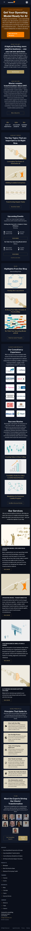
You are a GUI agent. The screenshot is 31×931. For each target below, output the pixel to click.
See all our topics (15, 206)
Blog (4, 887)
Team (4, 905)
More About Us (15, 113)
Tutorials (5, 890)
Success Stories (7, 896)
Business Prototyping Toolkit (10, 871)
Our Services (15, 71)
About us (5, 902)
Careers (5, 908)
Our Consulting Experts (10, 838)
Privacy (23, 928)
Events (5, 880)
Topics (4, 893)
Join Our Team (23, 838)
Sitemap (28, 928)
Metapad (5, 865)
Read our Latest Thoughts (15, 337)
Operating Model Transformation (11, 853)
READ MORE (15, 238)
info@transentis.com (6, 917)
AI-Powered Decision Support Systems (12, 858)
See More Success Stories (15, 503)
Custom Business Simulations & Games (12, 856)
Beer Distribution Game (9, 868)
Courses (5, 878)
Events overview (15, 257)
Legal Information (16, 928)
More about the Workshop (13, 34)
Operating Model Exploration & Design (13, 850)
